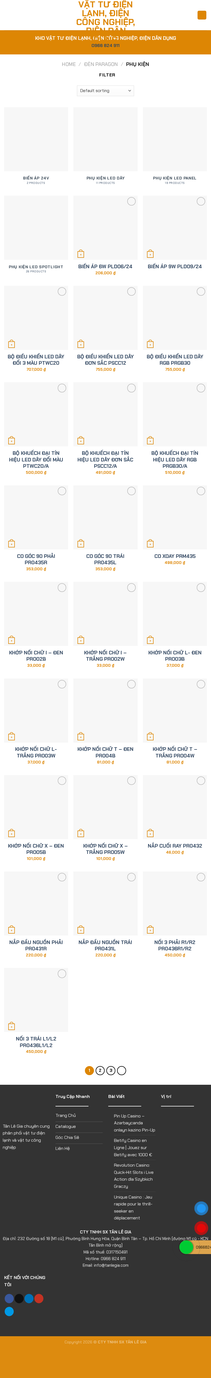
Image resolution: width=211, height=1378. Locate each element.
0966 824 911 (105, 45)
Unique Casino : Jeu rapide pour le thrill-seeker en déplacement (133, 1207)
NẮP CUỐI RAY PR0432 (175, 846)
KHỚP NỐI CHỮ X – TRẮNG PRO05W (105, 849)
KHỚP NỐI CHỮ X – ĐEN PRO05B (36, 849)
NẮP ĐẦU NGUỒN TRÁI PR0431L (105, 945)
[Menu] (7, 15)
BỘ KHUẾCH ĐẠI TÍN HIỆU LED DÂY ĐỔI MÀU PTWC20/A (36, 459)
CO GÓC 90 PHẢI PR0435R (36, 559)
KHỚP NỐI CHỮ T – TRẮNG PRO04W (175, 752)
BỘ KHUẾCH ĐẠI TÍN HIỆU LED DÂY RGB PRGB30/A (174, 459)
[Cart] (202, 15)
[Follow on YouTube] (38, 1298)
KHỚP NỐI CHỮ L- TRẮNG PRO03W (36, 752)
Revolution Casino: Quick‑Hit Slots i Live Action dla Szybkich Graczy (134, 1175)
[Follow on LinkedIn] (29, 1298)
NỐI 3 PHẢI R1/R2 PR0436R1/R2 (174, 945)
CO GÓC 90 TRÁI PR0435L (105, 559)
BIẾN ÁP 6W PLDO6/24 (105, 267)
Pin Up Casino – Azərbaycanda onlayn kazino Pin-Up (134, 1123)
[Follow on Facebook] (9, 1298)
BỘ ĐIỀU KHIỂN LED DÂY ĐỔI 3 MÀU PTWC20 (36, 360)
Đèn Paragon (101, 64)
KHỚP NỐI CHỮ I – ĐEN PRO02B (36, 656)
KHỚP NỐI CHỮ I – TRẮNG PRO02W (105, 656)
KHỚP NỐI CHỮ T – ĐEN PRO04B (105, 752)
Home (69, 64)
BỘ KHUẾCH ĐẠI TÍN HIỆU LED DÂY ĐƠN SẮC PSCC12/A (105, 459)
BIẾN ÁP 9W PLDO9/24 (175, 267)
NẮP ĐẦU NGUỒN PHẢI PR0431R (36, 945)
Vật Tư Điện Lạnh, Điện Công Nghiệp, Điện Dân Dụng (105, 22)
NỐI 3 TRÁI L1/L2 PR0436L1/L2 (36, 1042)
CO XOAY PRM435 (175, 556)
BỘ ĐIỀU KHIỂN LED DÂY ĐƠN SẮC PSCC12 (105, 360)
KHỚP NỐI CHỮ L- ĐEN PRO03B (175, 656)
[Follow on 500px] (9, 1311)
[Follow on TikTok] (19, 1298)
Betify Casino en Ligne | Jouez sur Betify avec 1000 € (133, 1147)
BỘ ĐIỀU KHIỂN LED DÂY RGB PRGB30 (175, 360)
